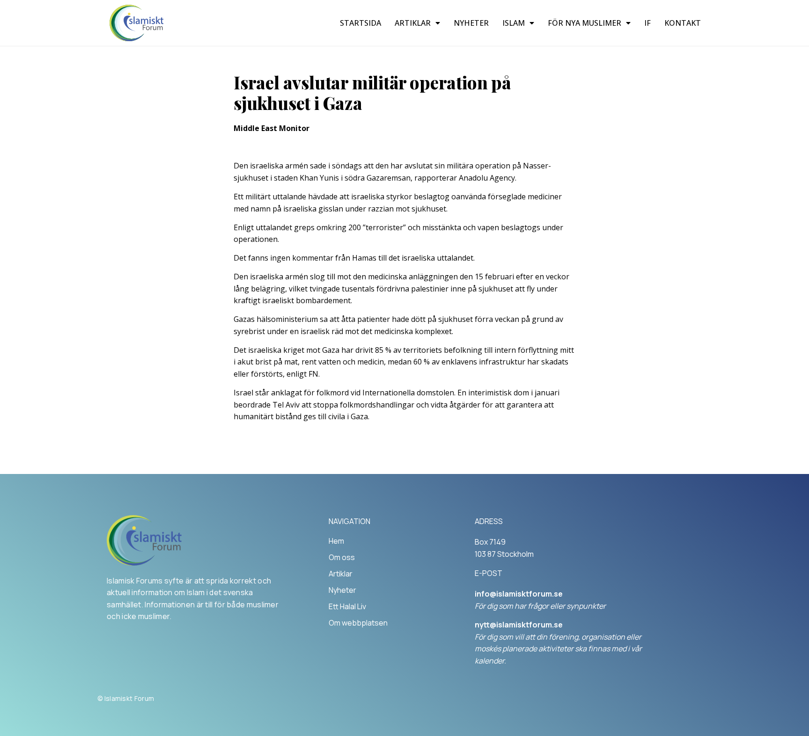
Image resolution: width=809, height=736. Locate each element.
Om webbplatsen (358, 622)
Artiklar (413, 23)
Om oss (342, 557)
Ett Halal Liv (347, 606)
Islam (513, 23)
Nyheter (471, 23)
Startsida (360, 23)
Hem (336, 541)
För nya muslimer (584, 23)
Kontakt (682, 23)
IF (647, 23)
